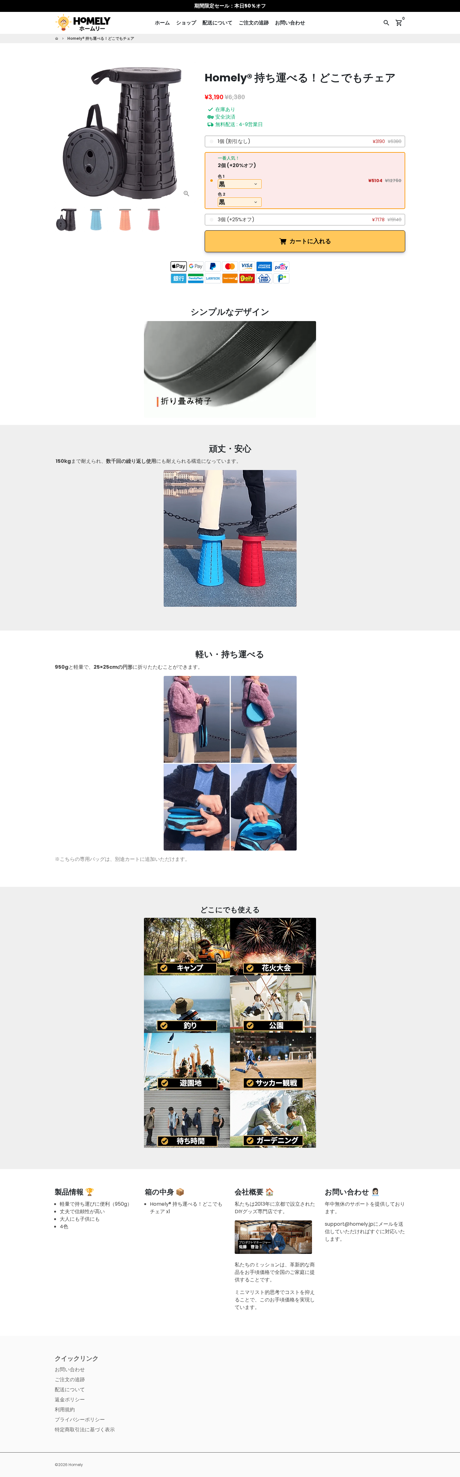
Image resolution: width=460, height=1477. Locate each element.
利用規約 (65, 1409)
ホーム (162, 22)
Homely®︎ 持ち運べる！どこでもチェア (100, 38)
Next (187, 132)
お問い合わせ (290, 22)
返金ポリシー (70, 1399)
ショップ (186, 22)
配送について (217, 22)
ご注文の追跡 (254, 22)
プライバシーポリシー (80, 1419)
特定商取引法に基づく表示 (85, 1429)
